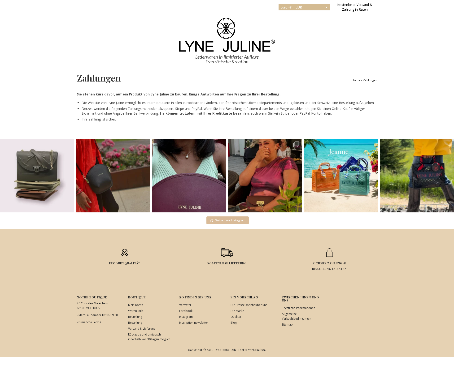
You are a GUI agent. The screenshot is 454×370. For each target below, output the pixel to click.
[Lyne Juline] (227, 35)
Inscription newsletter (193, 323)
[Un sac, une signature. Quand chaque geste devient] (113, 175)
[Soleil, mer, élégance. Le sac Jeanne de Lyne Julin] (341, 175)
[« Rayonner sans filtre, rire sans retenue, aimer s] (265, 175)
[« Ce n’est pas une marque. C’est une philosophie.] (189, 175)
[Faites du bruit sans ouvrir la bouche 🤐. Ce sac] (417, 175)
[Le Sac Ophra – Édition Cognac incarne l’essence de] (37, 175)
